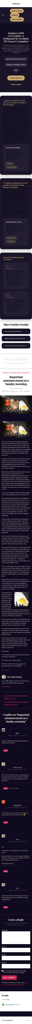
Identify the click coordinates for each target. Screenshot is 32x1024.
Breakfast (6, 670)
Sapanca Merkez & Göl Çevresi (16, 59)
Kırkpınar (15, 15)
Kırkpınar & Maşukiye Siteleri (16, 65)
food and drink (16, 372)
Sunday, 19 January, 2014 (11, 391)
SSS (16, 70)
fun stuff (25, 372)
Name (4, 946)
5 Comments (26, 391)
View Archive (7, 686)
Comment (5, 930)
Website (4, 963)
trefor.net (16, 4)
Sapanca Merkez (17, 11)
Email (4, 954)
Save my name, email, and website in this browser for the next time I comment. (14, 971)
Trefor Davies (18, 388)
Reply (5, 750)
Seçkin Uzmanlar (16, 84)
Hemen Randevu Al (16, 78)
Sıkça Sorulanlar (17, 19)
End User (6, 372)
